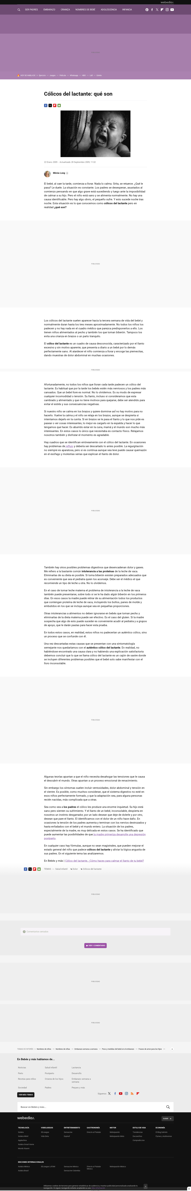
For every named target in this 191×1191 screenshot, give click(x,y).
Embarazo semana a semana (86, 1049)
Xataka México (24, 1166)
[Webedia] (167, 2)
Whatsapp (74, 75)
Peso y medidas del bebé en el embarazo (118, 1049)
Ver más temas (26, 1095)
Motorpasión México (118, 1166)
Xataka (21, 1132)
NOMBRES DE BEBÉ (85, 9)
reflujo (69, 446)
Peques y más (78, 1087)
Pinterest (147, 9)
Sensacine (68, 1132)
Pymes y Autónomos (164, 1136)
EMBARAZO (49, 9)
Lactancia (76, 1067)
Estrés (99, 75)
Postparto (49, 1073)
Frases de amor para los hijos (150, 1049)
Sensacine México (71, 1166)
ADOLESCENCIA (109, 9)
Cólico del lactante (76, 860)
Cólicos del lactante (92, 869)
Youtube (172, 9)
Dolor (75, 869)
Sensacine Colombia (72, 1171)
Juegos (53, 75)
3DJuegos (45, 1132)
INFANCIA (127, 9)
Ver (97, 945)
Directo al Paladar (94, 1132)
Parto (20, 1073)
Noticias (22, 1067)
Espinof (67, 1136)
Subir (165, 1119)
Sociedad (22, 1087)
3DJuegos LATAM (48, 1166)
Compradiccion (139, 1140)
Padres (48, 1087)
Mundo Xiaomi (23, 1148)
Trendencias (138, 1132)
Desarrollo (77, 1073)
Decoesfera (137, 1136)
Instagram (167, 9)
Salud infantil (61, 869)
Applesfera (22, 1140)
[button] (60, 173)
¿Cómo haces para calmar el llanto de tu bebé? (116, 860)
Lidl (91, 75)
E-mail (59, 105)
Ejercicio (42, 75)
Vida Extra (45, 1136)
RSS (132, 1093)
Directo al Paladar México (94, 1167)
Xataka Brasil (23, 1171)
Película (63, 75)
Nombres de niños (44, 1049)
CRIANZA (65, 9)
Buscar (168, 1107)
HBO (84, 75)
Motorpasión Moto (117, 1136)
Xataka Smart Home (26, 1144)
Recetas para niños (27, 1079)
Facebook (152, 9)
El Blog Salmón (161, 1132)
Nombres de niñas (63, 1049)
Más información (98, 1188)
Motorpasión (115, 1132)
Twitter (157, 9)
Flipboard (162, 9)
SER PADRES (31, 9)
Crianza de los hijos (54, 1079)
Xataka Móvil (23, 1136)
